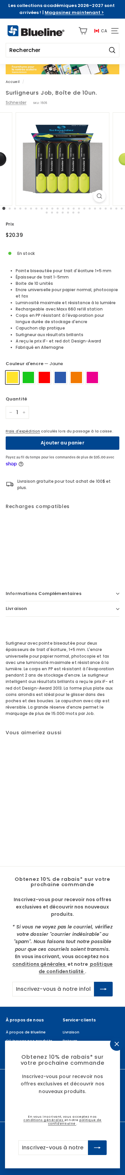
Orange (76, 377)
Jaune (12, 377)
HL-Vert (28, 377)
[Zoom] (99, 196)
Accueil (13, 81)
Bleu (60, 377)
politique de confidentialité (75, 1122)
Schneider (16, 102)
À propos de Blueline (26, 1032)
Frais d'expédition (23, 431)
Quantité (16, 399)
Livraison (16, 608)
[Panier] (83, 31)
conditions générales (43, 1120)
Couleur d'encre (34, 363)
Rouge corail (44, 377)
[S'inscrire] (97, 1147)
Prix (10, 224)
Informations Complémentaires (43, 593)
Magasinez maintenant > (74, 12)
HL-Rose (92, 377)
